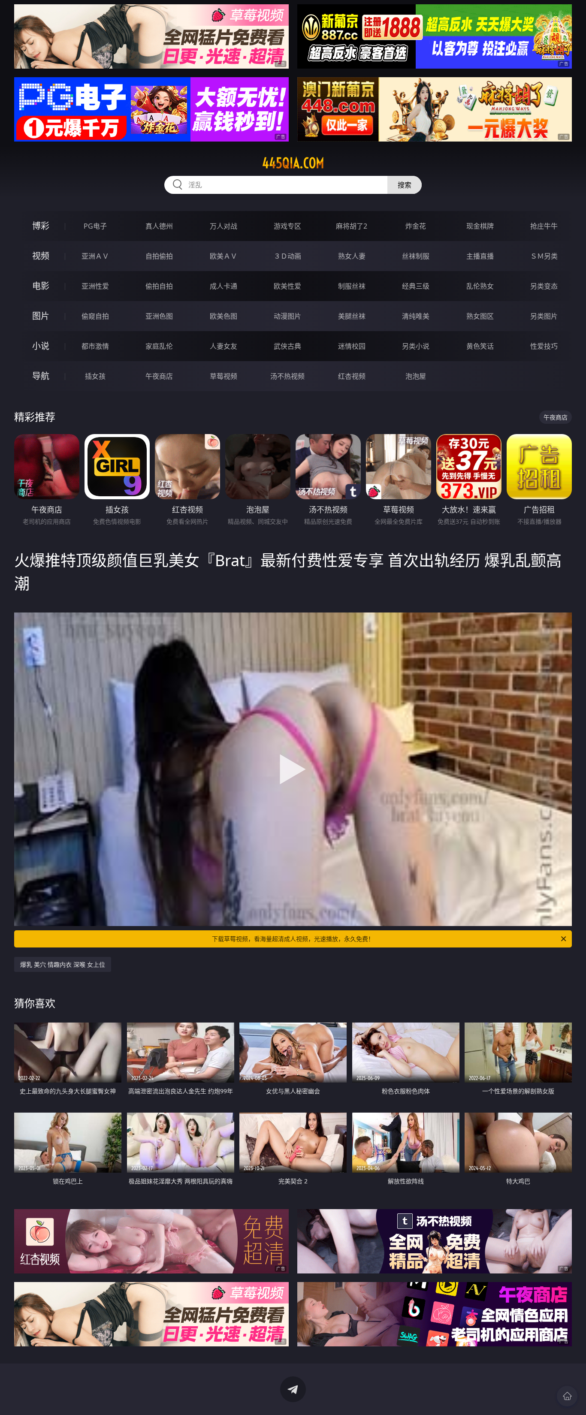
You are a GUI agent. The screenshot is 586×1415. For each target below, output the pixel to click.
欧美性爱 (287, 286)
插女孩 (95, 376)
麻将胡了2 (351, 226)
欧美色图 (223, 316)
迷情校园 (351, 346)
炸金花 (415, 226)
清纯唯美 (415, 316)
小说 (40, 346)
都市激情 (95, 346)
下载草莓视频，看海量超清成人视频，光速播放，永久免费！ (293, 939)
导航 (40, 376)
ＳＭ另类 (544, 256)
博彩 (40, 226)
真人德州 (159, 226)
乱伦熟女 (480, 286)
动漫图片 (287, 316)
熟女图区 (480, 316)
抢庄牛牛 (544, 226)
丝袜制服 (415, 256)
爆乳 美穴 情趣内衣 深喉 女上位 (62, 964)
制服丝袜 (351, 286)
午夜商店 (159, 376)
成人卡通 (223, 286)
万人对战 (223, 226)
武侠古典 (287, 346)
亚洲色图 (159, 316)
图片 (40, 316)
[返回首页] (567, 1396)
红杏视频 (351, 376)
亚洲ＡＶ (95, 256)
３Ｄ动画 (287, 256)
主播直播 (480, 256)
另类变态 (544, 286)
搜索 (404, 185)
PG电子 (95, 226)
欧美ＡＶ (223, 256)
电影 (40, 286)
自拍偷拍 (159, 256)
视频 (40, 256)
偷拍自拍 (159, 286)
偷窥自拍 (95, 316)
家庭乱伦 (159, 346)
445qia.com (293, 163)
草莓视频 (223, 376)
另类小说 (415, 346)
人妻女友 (223, 346)
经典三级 (415, 286)
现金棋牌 (480, 226)
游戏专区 (287, 226)
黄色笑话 (480, 346)
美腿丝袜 (351, 316)
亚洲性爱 (95, 286)
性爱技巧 (544, 346)
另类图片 (544, 316)
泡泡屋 (415, 376)
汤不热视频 (287, 376)
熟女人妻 (351, 256)
